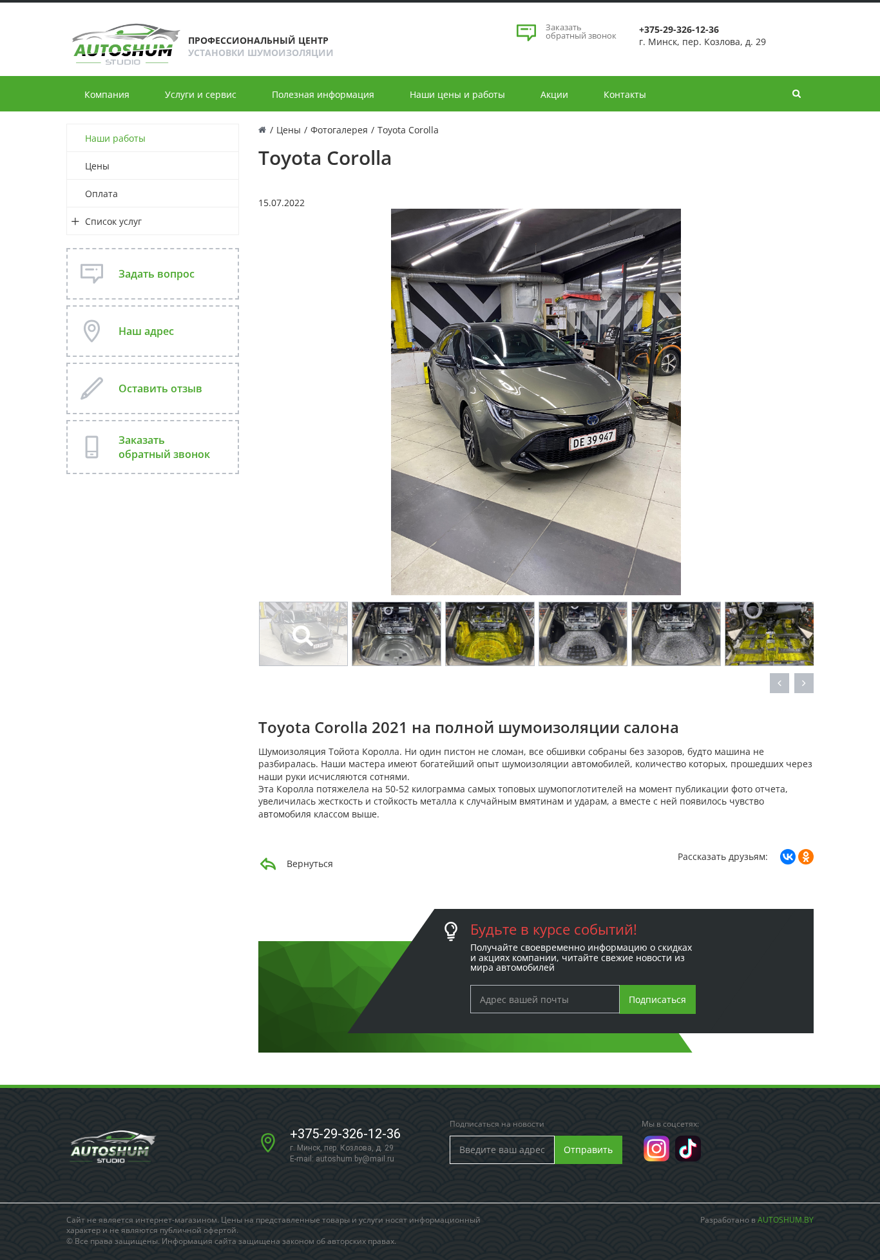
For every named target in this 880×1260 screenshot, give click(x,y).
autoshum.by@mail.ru (355, 1158)
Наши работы (115, 138)
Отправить (588, 1149)
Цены (97, 166)
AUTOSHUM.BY (786, 1219)
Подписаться (657, 999)
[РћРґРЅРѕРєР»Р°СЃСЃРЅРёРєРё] (806, 856)
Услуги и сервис (200, 94)
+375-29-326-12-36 (345, 1133)
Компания (106, 94)
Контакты (625, 94)
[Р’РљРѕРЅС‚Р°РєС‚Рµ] (788, 856)
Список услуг (113, 221)
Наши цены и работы (457, 94)
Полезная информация (323, 94)
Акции (554, 94)
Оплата (101, 193)
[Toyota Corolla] (536, 401)
